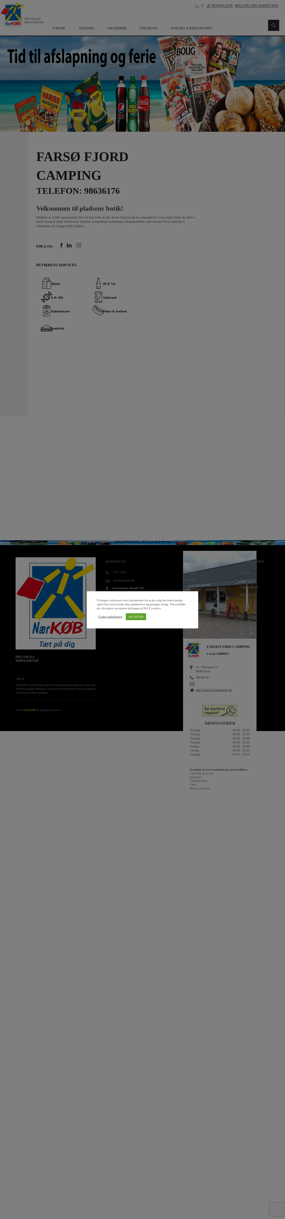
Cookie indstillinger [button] (110, 616)
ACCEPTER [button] (135, 617)
